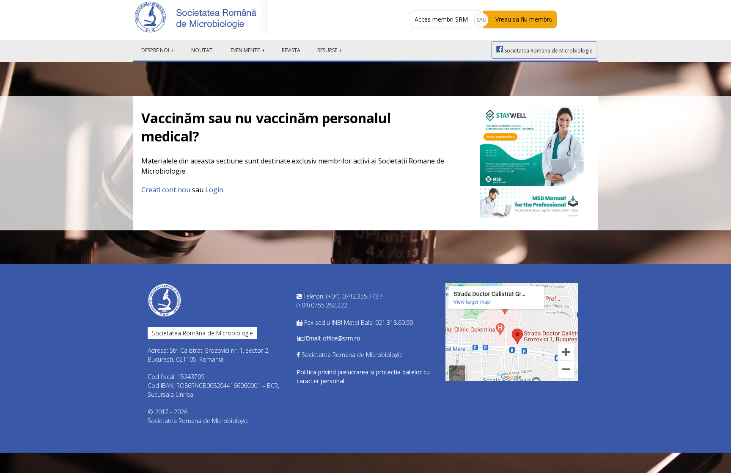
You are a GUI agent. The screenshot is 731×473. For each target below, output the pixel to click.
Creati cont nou (165, 189)
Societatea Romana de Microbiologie (548, 50)
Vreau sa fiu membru (523, 19)
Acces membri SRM (441, 19)
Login (214, 189)
